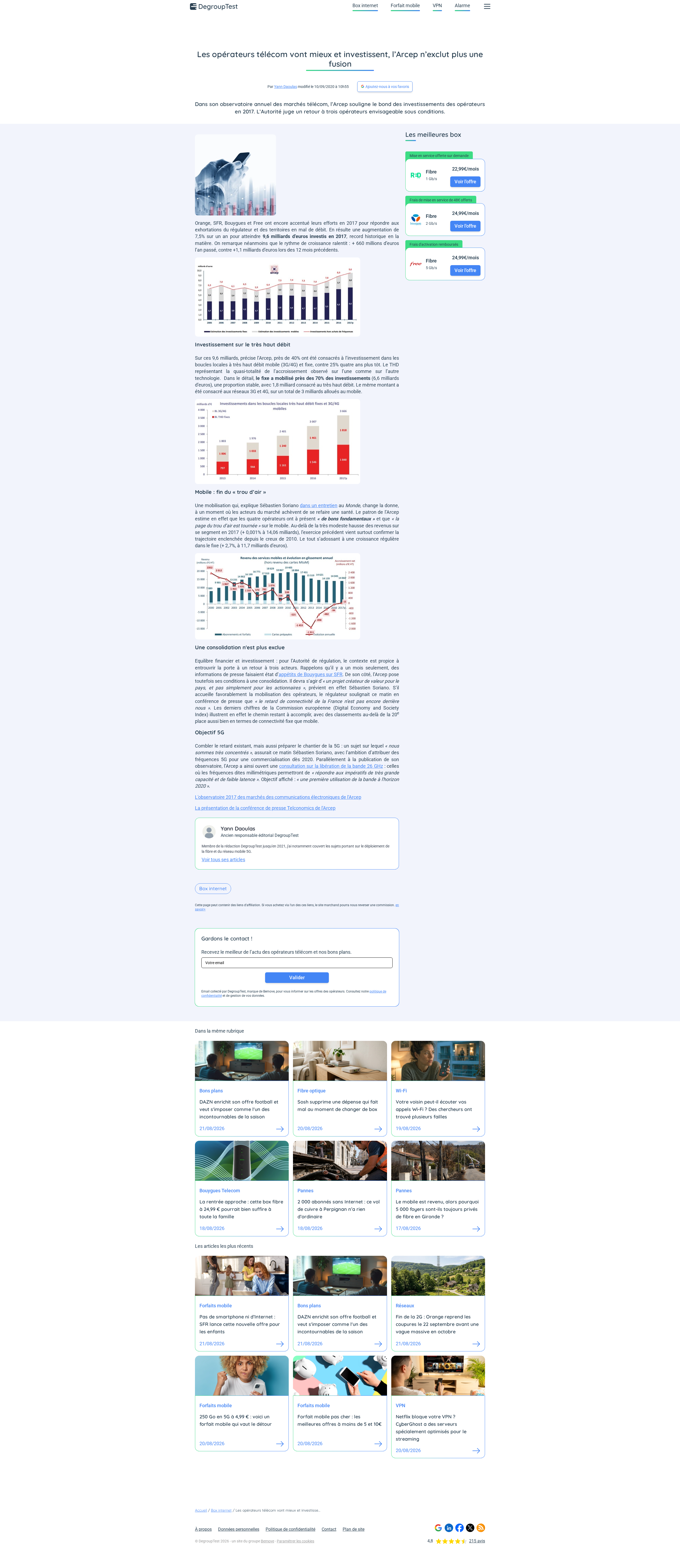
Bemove (267, 1541)
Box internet (365, 5)
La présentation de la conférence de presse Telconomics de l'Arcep (265, 808)
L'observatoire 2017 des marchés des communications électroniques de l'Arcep (278, 797)
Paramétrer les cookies (295, 1541)
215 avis (477, 1540)
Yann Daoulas (285, 86)
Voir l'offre (465, 181)
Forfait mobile (405, 5)
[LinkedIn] (449, 1528)
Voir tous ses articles (223, 859)
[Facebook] (459, 1528)
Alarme (462, 5)
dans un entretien (318, 505)
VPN (437, 5)
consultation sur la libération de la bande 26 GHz (331, 766)
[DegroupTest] (214, 6)
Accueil (201, 1510)
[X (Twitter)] (470, 1528)
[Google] (438, 1528)
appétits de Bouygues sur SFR (311, 674)
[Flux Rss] (481, 1528)
